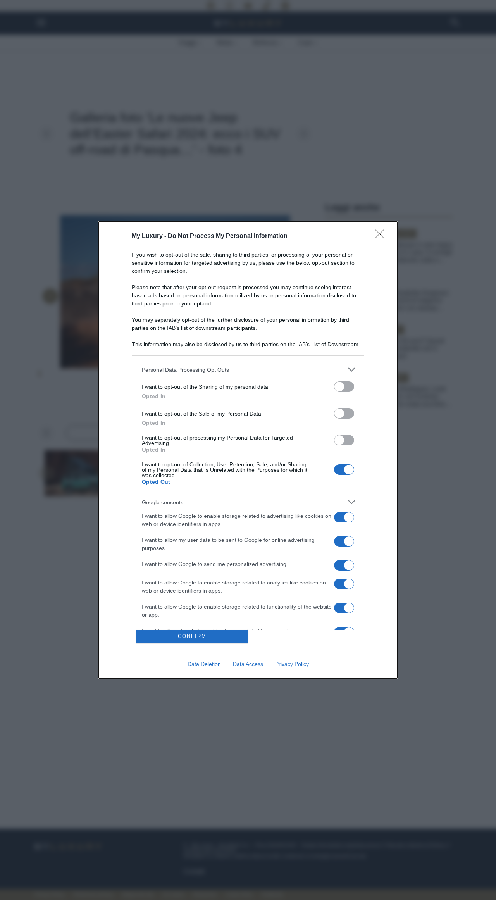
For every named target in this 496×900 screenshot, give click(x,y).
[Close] (382, 236)
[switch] (344, 386)
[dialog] (248, 450)
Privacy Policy (292, 664)
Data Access (248, 664)
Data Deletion (204, 664)
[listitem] (248, 370)
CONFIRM (192, 636)
